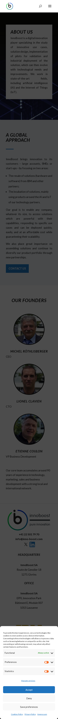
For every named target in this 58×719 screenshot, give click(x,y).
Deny (29, 698)
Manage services (28, 680)
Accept (29, 689)
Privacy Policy (30, 714)
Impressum (42, 714)
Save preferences (29, 706)
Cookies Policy (17, 714)
